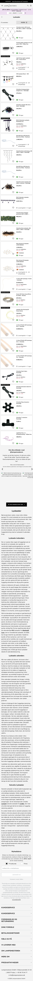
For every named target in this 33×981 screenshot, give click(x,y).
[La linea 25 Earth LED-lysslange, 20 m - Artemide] (16, 330)
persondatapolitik (16, 899)
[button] (13, 37)
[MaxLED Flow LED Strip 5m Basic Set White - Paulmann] (16, 141)
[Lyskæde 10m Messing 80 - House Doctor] (16, 315)
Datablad (21, 252)
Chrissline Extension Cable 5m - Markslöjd (24, 387)
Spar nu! (18, 11)
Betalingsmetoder (10, 933)
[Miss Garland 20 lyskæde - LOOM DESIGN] (16, 267)
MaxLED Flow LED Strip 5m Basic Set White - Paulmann (23, 136)
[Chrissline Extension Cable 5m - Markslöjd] (16, 392)
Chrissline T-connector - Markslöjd (22, 418)
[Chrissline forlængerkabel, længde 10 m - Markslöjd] (16, 95)
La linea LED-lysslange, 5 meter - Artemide (24, 279)
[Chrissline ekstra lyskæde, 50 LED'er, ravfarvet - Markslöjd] (16, 187)
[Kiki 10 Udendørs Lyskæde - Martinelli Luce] (16, 125)
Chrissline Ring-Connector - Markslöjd (23, 402)
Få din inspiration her (15, 504)
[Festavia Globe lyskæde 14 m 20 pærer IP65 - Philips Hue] (16, 48)
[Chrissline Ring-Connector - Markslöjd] (16, 407)
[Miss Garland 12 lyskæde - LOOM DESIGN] (16, 249)
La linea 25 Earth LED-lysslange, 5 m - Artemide (24, 356)
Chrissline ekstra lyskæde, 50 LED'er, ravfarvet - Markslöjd (23, 182)
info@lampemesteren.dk (17, 975)
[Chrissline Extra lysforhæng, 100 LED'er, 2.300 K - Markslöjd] (16, 156)
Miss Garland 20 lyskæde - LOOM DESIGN (22, 261)
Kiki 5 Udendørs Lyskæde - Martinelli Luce (22, 198)
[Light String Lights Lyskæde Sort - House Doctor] (16, 63)
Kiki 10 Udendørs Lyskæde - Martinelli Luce (23, 120)
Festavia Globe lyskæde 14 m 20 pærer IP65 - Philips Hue (24, 43)
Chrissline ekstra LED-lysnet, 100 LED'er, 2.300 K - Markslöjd (23, 27)
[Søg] (28, 5)
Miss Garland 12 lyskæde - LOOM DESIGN (22, 244)
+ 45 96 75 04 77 (21, 972)
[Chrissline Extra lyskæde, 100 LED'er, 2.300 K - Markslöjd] (16, 233)
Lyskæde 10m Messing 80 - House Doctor (22, 310)
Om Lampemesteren (10, 951)
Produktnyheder (9, 962)
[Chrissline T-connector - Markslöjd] (16, 423)
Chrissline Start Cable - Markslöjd (22, 371)
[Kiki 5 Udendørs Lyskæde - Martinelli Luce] (16, 203)
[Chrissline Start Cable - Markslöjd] (16, 376)
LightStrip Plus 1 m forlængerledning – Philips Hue (24, 433)
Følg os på (6, 939)
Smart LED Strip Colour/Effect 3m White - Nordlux (23, 294)
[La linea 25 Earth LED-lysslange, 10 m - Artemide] (16, 346)
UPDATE (15, 13)
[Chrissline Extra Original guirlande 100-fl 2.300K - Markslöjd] (16, 218)
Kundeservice (8, 907)
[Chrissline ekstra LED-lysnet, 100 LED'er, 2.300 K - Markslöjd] (16, 32)
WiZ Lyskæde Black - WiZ (22, 73)
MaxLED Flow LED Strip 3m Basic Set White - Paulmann (23, 167)
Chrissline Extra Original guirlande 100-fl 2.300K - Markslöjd (22, 213)
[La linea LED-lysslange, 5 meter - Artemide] (16, 284)
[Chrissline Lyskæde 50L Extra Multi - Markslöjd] (16, 110)
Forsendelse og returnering (9, 920)
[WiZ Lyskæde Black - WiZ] (16, 79)
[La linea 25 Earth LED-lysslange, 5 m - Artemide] (16, 361)
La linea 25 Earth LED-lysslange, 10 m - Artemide (24, 341)
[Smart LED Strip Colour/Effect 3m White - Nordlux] (16, 299)
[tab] (16, 907)
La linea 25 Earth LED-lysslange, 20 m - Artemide (24, 325)
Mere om (5, 956)
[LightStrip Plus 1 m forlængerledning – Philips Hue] (16, 438)
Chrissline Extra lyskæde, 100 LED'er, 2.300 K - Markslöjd (23, 228)
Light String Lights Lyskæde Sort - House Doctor (23, 58)
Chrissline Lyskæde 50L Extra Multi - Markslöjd (23, 105)
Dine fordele (7, 927)
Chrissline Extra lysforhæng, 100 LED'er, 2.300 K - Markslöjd (24, 151)
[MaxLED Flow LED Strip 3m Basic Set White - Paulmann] (16, 172)
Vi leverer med (8, 945)
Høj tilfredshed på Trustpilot (20, 1)
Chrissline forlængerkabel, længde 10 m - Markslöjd (22, 90)
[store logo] (11, 5)
